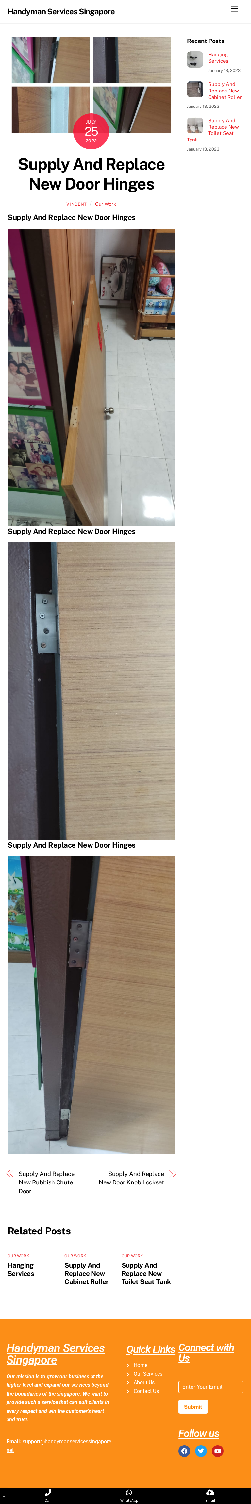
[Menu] (234, 9)
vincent (76, 204)
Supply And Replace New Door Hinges (91, 174)
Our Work (105, 204)
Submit (193, 1407)
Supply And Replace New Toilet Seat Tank (146, 1273)
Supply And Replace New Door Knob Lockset (131, 1178)
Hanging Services (21, 1269)
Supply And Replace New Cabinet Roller (86, 1273)
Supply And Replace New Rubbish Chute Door (47, 1182)
